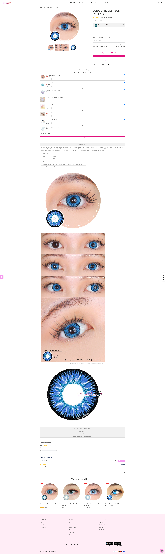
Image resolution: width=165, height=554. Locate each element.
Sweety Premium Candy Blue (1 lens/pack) (69, 504)
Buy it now (109, 56)
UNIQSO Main (102, 525)
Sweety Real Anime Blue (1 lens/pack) (114, 504)
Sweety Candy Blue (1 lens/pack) (48, 504)
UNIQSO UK (45, 551)
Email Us (71, 522)
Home (41, 7)
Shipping (42, 522)
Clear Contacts (82, 3)
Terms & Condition (44, 530)
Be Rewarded (72, 530)
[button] (82, 144)
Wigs (88, 3)
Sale (96, 3)
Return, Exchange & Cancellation (47, 525)
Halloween (66, 3)
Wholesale (71, 532)
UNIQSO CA (101, 527)
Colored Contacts (74, 3)
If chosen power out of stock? (102, 37)
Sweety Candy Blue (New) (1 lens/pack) (51, 7)
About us (101, 522)
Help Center (72, 534)
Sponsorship (72, 525)
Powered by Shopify (53, 551)
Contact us (101, 3)
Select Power (97, 31)
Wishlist (106, 3)
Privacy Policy (43, 527)
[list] (64, 26)
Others (92, 3)
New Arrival (59, 3)
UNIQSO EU (101, 530)
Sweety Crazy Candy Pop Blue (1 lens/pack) (91, 504)
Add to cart (114, 52)
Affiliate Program (73, 527)
